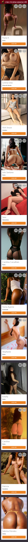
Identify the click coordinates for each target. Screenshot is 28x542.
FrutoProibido (14, 2)
